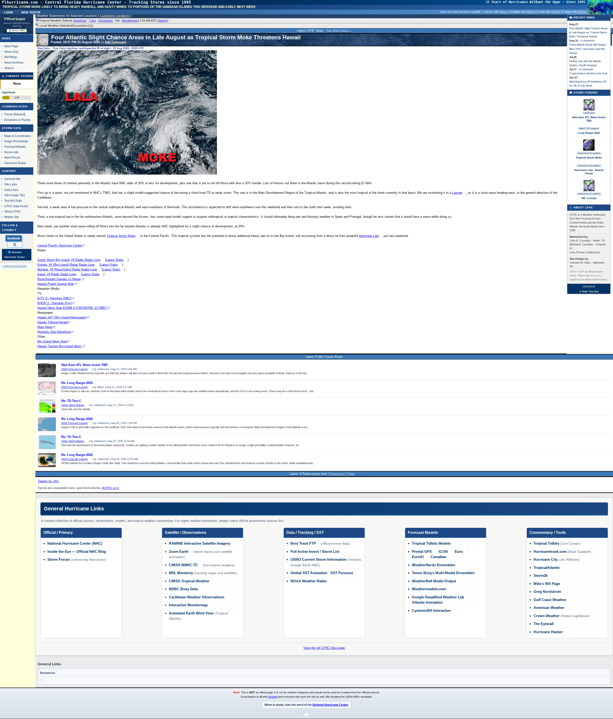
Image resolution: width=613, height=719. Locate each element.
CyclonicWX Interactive (431, 610)
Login (8, 12)
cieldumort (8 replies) (589, 165)
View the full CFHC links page (324, 648)
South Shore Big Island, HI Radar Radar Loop (68, 260)
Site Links (10, 184)
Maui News (45, 327)
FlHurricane (14, 19)
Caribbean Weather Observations (196, 597)
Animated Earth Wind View (191, 613)
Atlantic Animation (427, 602)
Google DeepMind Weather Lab (438, 597)
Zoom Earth (178, 551)
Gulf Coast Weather (550, 600)
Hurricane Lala (369, 236)
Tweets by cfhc (48, 481)
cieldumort (589, 113)
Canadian (438, 557)
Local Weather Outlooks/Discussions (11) (66, 25)
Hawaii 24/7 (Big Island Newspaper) (61, 317)
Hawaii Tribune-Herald (52, 322)
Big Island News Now (52, 341)
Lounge (457, 192)
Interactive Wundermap (188, 605)
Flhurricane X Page (341, 474)
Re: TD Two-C (71, 401)
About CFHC (12, 211)
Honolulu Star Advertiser (54, 332)
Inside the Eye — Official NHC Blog (76, 551)
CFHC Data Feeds (16, 206)
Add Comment (115, 42)
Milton (503, 11)
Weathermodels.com (429, 589)
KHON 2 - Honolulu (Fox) (54, 303)
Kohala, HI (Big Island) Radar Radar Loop (66, 264)
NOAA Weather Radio (308, 581)
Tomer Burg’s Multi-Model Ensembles (443, 573)
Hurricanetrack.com (550, 551)
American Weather (549, 608)
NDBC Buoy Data (183, 589)
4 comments (587, 40)
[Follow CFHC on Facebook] (16, 238)
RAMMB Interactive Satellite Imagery (199, 543)
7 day (92, 20)
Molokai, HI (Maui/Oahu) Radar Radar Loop (67, 269)
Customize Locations (114, 16)
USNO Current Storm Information (318, 559)
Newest (19, 114)
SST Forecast (341, 573)
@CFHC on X (110, 488)
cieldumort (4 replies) (589, 193)
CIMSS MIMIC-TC (183, 565)
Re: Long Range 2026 (77, 383)
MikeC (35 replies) (589, 128)
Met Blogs (10, 57)
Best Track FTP (303, 543)
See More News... (338, 30)
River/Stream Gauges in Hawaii (59, 279)
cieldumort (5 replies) (589, 153)
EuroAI (418, 557)
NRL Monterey (181, 573)
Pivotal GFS (422, 551)
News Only (11, 51)
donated (273, 696)
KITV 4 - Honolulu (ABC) (54, 298)
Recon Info (11, 152)
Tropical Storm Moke (121, 236)
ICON (443, 551)
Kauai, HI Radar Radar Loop (56, 274)
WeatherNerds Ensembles (433, 565)
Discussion (105, 20)
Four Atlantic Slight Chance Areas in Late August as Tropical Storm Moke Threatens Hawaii (588, 32)
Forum (8, 114)
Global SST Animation (308, 573)
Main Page (11, 46)
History (162, 20)
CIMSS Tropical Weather (189, 581)
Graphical (80, 20)
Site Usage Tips (14, 195)
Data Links (11, 189)
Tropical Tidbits (546, 543)
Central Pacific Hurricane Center (59, 245)
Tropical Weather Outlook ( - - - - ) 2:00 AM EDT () (103, 20)
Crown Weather (547, 616)
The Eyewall (544, 624)
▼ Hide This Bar (589, 291)
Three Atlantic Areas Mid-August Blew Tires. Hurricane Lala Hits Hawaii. (587, 48)
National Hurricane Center (330, 705)
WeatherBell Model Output (434, 581)
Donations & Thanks (17, 119)
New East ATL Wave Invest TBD (84, 365)
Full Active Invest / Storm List (314, 551)
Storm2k (541, 575)
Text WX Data (13, 200)
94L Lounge (588, 198)
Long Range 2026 (589, 132)
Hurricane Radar (15, 163)
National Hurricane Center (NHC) (74, 543)
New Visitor (30, 12)
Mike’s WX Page (547, 584)
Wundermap (130, 20)
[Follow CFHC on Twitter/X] (16, 244)
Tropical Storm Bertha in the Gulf (588, 73)
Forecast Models (15, 146)
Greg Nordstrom (547, 591)
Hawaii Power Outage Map (55, 284)
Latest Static (115, 260)
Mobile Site (11, 216)
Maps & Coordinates (17, 135)
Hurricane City (546, 559)
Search (9, 68)
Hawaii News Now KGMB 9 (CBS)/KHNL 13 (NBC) (72, 308)
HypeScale (8, 92)
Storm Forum (58, 559)
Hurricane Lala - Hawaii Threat (588, 172)
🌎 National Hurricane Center (15, 254)
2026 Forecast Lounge (74, 369)
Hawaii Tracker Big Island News (59, 346)
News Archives (13, 62)
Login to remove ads (15, 266)
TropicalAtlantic (547, 568)
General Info (12, 178)
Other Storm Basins (72, 405)
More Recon (12, 157)
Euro (459, 551)
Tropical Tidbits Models (431, 543)
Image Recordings (16, 141)
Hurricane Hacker (548, 632)
